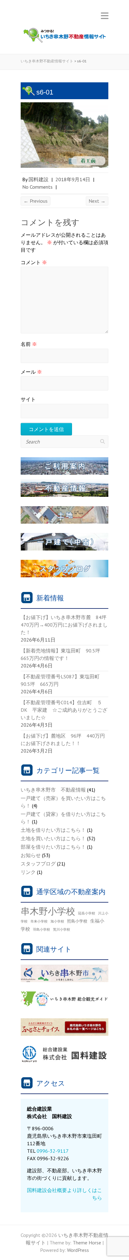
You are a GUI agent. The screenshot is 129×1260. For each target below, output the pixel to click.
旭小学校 (57, 921)
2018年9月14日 (72, 179)
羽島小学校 (41, 929)
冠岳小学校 (86, 913)
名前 (29, 344)
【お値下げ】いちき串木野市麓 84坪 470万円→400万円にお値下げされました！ (66, 624)
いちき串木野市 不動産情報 (53, 790)
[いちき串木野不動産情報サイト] (64, 36)
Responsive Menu (104, 15)
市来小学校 (39, 921)
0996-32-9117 (53, 1151)
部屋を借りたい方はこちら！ (53, 847)
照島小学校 (77, 921)
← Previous (35, 201)
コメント (34, 262)
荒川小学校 (61, 929)
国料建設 (38, 179)
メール (31, 372)
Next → (97, 201)
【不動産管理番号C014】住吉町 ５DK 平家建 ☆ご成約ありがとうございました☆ (64, 709)
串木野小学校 (48, 911)
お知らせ (31, 855)
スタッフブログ (38, 863)
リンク (28, 872)
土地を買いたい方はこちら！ (53, 838)
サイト (28, 399)
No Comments (37, 187)
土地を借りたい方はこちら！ (53, 830)
